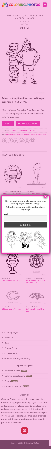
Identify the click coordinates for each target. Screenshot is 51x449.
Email (6, 214)
